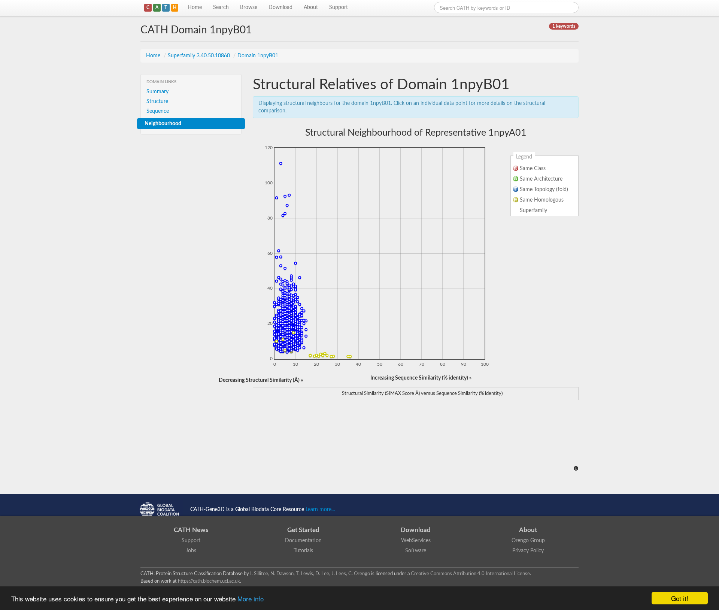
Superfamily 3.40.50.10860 (199, 55)
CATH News (191, 530)
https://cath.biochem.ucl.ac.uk (209, 581)
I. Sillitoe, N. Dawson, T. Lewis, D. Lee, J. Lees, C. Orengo (310, 573)
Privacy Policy (528, 550)
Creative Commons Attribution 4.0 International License (470, 573)
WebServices (416, 540)
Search (221, 7)
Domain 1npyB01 (257, 55)
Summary (157, 91)
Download (280, 7)
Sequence (157, 111)
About (311, 7)
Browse (248, 7)
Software (415, 550)
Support (338, 7)
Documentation (303, 540)
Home (195, 7)
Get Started (303, 530)
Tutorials (303, 550)
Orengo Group (528, 540)
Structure (157, 101)
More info (250, 598)
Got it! (679, 598)
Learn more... (320, 509)
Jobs (191, 550)
